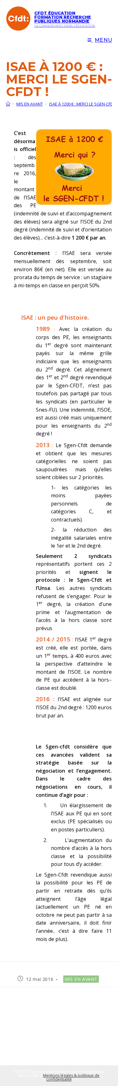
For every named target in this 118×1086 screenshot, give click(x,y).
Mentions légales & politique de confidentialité (71, 1077)
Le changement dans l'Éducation (64, 26)
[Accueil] (8, 104)
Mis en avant (81, 979)
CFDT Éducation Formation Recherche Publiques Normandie (62, 17)
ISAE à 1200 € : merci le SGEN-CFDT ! (83, 104)
